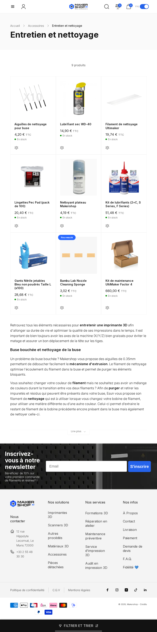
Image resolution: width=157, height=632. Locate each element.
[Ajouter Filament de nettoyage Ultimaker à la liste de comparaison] (107, 148)
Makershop (132, 604)
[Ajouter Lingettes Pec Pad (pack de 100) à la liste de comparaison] (16, 226)
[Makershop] (22, 506)
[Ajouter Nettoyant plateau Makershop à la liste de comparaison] (62, 226)
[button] (12, 6)
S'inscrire (139, 466)
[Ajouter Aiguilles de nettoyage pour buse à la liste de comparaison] (16, 148)
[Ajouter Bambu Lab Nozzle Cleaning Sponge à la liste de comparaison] (62, 308)
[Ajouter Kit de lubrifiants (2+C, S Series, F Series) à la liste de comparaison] (107, 226)
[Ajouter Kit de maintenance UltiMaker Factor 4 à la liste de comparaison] (107, 308)
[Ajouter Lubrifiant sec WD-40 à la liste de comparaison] (62, 148)
